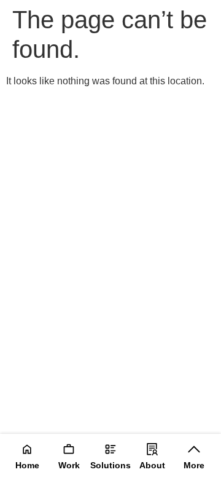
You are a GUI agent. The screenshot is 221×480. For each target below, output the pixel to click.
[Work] (69, 449)
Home (27, 465)
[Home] (27, 449)
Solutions (110, 465)
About (152, 465)
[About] (152, 449)
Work (69, 465)
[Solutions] (110, 449)
